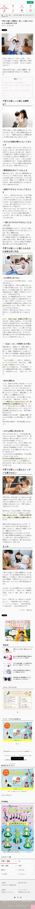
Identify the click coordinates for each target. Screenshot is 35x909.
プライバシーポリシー (23, 889)
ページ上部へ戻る (33, 907)
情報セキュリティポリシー (8, 892)
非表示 (19, 79)
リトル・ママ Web (16, 905)
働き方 (4, 12)
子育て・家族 (4, 7)
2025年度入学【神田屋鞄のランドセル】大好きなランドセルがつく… (22, 678)
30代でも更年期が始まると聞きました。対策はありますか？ (22, 671)
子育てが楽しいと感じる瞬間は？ (14, 82)
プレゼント (30, 12)
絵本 (30, 7)
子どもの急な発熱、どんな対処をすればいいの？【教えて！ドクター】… (22, 664)
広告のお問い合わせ (22, 882)
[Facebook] (17, 897)
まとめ (6, 96)
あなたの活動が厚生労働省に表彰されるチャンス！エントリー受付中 (22, 657)
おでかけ (13, 12)
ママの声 (22, 12)
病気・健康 (22, 7)
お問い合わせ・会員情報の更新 (9, 885)
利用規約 (4, 889)
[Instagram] (20, 897)
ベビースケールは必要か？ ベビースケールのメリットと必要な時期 (24, 752)
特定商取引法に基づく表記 (24, 892)
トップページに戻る (17, 758)
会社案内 (4, 882)
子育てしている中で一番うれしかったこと (22, 650)
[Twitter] (14, 897)
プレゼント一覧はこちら (6, 795)
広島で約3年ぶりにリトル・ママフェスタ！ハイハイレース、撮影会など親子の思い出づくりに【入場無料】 (10, 752)
